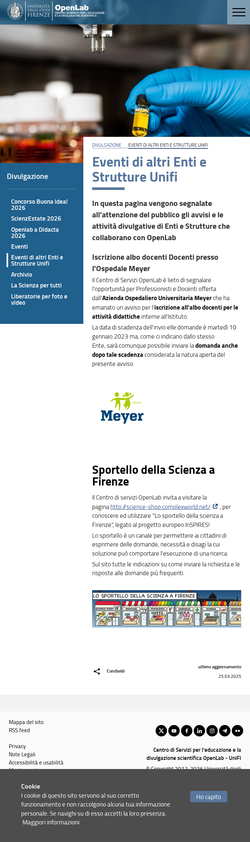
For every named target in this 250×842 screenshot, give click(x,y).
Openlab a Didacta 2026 (35, 232)
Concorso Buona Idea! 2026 (39, 204)
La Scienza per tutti (36, 285)
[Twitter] (161, 730)
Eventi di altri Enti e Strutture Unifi (37, 260)
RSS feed (19, 730)
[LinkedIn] (199, 730)
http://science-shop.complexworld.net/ (160, 506)
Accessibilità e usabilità (36, 762)
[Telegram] (224, 730)
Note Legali (22, 754)
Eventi (19, 246)
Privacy (17, 746)
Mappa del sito (26, 722)
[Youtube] (174, 730)
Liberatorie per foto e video (39, 299)
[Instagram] (212, 730)
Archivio (21, 274)
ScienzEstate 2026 (36, 218)
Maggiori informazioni (50, 822)
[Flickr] (237, 730)
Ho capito (208, 796)
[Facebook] (186, 730)
